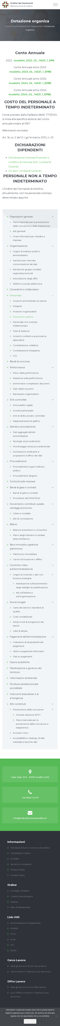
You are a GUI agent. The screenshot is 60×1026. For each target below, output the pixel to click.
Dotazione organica (23, 317)
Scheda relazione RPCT (28, 715)
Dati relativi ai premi (23, 389)
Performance (17, 367)
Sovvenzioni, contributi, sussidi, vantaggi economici (27, 506)
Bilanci (13, 524)
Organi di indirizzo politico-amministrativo (26, 253)
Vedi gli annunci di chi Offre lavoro (28, 987)
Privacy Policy (17, 869)
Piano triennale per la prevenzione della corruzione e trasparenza (32, 724)
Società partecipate (23, 410)
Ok (30, 1021)
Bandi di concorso (20, 361)
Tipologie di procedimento (26, 441)
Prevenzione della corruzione (28, 709)
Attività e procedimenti (23, 426)
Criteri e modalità (22, 513)
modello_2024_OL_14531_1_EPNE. (30, 94)
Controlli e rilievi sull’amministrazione (21, 567)
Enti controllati (18, 399)
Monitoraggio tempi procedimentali (31, 446)
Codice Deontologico (21, 896)
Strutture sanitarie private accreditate (24, 686)
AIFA (13, 939)
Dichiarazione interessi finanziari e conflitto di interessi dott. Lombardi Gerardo (29, 162)
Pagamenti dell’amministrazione (28, 636)
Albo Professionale (20, 907)
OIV (15, 356)
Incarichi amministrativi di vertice (30, 301)
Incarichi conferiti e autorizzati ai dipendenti (29, 338)
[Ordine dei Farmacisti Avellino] (17, 5)
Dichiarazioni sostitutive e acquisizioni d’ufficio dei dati (27, 453)
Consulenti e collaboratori (24, 289)
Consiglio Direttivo (20, 891)
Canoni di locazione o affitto (27, 559)
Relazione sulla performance (28, 378)
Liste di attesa (20, 631)
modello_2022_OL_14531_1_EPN (33, 60)
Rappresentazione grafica (26, 421)
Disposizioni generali (21, 216)
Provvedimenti (18, 461)
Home (9, 26)
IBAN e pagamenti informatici (28, 651)
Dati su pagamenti (22, 656)
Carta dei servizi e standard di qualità (28, 609)
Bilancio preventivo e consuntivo (30, 530)
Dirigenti (17, 306)
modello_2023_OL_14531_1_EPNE (30, 71)
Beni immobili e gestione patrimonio (24, 546)
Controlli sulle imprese (22, 481)
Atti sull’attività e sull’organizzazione (26, 594)
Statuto (14, 902)
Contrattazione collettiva (25, 345)
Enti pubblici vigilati (23, 405)
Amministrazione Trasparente (27, 26)
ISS (12, 945)
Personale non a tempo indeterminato (25, 324)
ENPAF (14, 928)
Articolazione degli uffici (25, 278)
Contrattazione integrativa (26, 350)
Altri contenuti (18, 704)
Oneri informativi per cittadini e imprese (29, 238)
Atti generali (19, 231)
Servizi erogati (18, 602)
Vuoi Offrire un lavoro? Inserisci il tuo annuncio (29, 994)
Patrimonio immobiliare (25, 554)
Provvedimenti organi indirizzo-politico (29, 468)
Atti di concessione (23, 518)
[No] (56, 1016)
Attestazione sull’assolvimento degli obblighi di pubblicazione (32, 585)
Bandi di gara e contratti (23, 487)
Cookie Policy (17, 875)
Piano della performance (26, 373)
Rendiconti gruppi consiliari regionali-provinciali (27, 271)
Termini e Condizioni (20, 864)
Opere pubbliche (20, 662)
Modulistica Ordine (20, 853)
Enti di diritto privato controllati (29, 416)
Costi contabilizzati (22, 616)
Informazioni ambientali (23, 678)
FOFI (13, 934)
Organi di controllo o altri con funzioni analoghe (28, 576)
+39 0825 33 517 (30, 797)
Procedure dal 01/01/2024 (26, 498)
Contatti (14, 858)
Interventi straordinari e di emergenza (24, 696)
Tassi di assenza (21, 331)
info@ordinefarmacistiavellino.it (30, 818)
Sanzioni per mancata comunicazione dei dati (25, 262)
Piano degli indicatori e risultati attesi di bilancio (29, 537)
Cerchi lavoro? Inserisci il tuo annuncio (30, 971)
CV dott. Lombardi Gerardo (24, 170)
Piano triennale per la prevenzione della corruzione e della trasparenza (31, 224)
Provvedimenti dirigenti (25, 476)
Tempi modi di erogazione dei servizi (28, 624)
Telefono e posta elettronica (27, 284)
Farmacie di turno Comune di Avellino (30, 847)
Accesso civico (20, 733)
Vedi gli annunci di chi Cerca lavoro (28, 966)
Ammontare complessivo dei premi (31, 383)
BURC (13, 950)
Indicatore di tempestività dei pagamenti (28, 644)
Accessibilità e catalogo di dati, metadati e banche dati (29, 740)
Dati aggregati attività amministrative (24, 434)
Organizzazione (18, 246)
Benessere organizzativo (26, 394)
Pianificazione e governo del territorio (26, 670)
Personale (15, 295)
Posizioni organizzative (24, 311)
